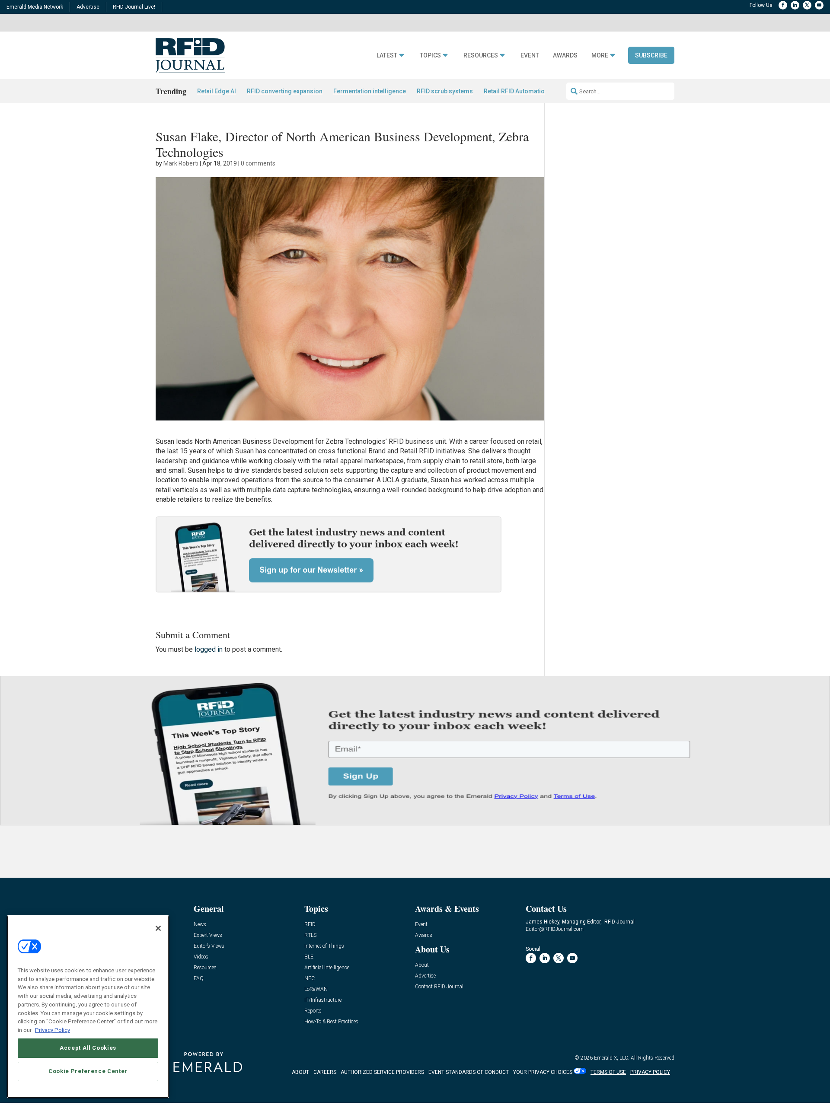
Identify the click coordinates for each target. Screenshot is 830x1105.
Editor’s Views (209, 946)
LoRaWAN (316, 989)
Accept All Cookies (88, 1047)
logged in (209, 649)
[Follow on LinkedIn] (795, 5)
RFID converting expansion (284, 91)
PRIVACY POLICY (650, 1072)
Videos (201, 957)
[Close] (158, 928)
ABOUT (300, 1072)
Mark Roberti (180, 163)
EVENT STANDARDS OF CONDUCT (468, 1072)
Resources (480, 55)
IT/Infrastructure (323, 1000)
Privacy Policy (52, 1029)
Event (529, 55)
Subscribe (651, 55)
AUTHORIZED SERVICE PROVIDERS (382, 1072)
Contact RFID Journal (439, 987)
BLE (308, 957)
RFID (310, 924)
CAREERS (324, 1072)
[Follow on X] (807, 5)
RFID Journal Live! (134, 7)
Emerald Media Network (34, 7)
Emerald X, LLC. (611, 1058)
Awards (565, 55)
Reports (313, 1011)
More (599, 55)
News (200, 924)
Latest (387, 55)
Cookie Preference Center (88, 1071)
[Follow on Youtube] (819, 5)
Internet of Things (324, 946)
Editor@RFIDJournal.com (555, 929)
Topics (430, 55)
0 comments (258, 163)
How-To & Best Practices (331, 1022)
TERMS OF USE (608, 1072)
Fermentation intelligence (369, 91)
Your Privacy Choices (542, 1072)
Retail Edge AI (216, 91)
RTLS (310, 935)
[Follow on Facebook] (783, 5)
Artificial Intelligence (326, 968)
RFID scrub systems (445, 91)
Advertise (88, 7)
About (422, 965)
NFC (309, 978)
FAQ (199, 978)
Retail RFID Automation (516, 91)
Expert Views (208, 935)
